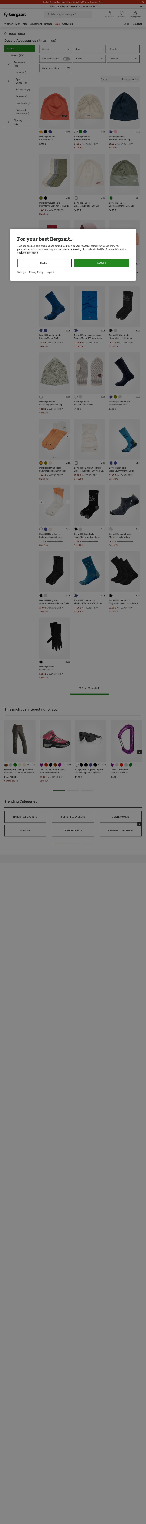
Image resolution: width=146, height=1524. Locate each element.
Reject (44, 263)
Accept (101, 263)
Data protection (30, 252)
